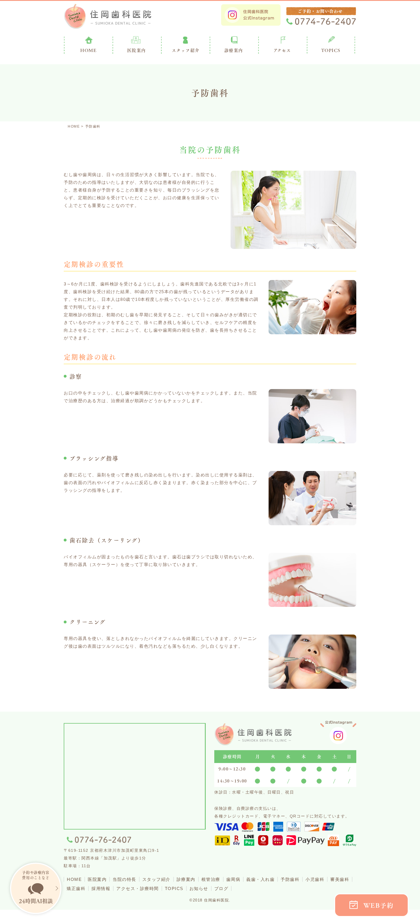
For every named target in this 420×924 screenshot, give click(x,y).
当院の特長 (124, 879)
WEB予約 (378, 905)
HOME (74, 879)
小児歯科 (314, 879)
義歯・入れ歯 (260, 879)
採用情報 (100, 888)
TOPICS (331, 50)
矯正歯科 (76, 888)
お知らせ (198, 888)
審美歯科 (339, 879)
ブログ (221, 888)
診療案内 (233, 50)
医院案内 (136, 50)
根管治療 (210, 879)
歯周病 (233, 879)
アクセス (282, 50)
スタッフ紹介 (156, 879)
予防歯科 (290, 879)
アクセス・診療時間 (137, 888)
